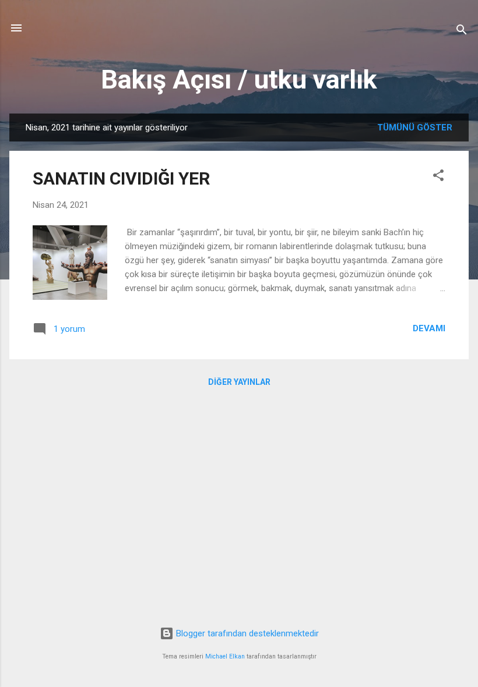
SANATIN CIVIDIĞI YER (121, 178)
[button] (438, 177)
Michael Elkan (225, 656)
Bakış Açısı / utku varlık (239, 79)
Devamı (429, 328)
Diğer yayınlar (239, 382)
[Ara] (462, 31)
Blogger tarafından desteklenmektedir (246, 633)
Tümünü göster (414, 127)
